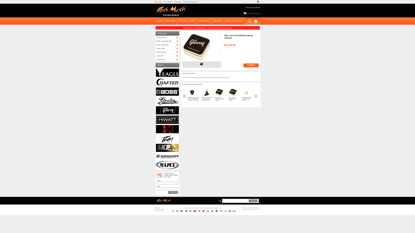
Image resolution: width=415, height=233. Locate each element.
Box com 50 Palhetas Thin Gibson (207, 99)
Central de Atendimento (190, 1)
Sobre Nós (178, 1)
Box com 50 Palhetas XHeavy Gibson (194, 99)
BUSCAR (254, 201)
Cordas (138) (161, 48)
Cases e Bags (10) (162, 45)
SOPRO (192, 21)
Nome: (159, 180)
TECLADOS (182, 21)
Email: (159, 186)
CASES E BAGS (203, 21)
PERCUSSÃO (170, 21)
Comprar (251, 65)
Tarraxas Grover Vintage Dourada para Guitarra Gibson (248, 99)
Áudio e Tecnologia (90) (164, 41)
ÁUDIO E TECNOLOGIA (234, 21)
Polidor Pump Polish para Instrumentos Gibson (236, 99)
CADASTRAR (173, 192)
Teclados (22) (161, 59)
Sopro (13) (160, 56)
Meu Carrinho (253, 13)
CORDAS (159, 21)
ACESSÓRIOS (217, 21)
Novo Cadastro (168, 1)
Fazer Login (158, 1)
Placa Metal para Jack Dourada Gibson (221, 99)
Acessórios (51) (161, 37)
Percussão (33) (161, 52)
